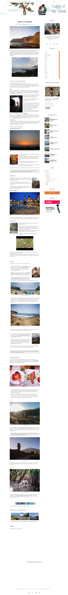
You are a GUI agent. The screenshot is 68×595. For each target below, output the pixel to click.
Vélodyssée (46, 77)
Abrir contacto (52, 192)
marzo (47, 176)
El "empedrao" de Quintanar (53, 155)
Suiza (45, 75)
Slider (22, 506)
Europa (51, 124)
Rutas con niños (22, 1)
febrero (47, 177)
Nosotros (13, 1)
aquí (14, 114)
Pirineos (46, 70)
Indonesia (46, 63)
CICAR (20, 123)
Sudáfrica (46, 73)
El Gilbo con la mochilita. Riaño (53, 160)
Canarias (15, 506)
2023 (46, 170)
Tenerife (25, 506)
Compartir (19, 503)
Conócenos (54, 39)
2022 (46, 171)
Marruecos (46, 68)
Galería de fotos (38, 1)
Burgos (46, 52)
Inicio (8, 1)
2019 (46, 183)
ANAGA (12, 467)
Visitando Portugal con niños (54, 143)
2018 (46, 184)
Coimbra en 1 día (53, 137)
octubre (47, 174)
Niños (45, 69)
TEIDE (11, 400)
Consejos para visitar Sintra (54, 131)
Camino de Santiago (48, 55)
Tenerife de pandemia (49, 181)
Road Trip (46, 72)
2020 (46, 182)
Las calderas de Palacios (55, 148)
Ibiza (45, 62)
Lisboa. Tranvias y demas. (53, 125)
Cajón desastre (47, 54)
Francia (46, 61)
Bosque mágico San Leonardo (54, 120)
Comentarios (31, 24)
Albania (46, 51)
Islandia (46, 65)
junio (47, 175)
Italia (45, 66)
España (18, 506)
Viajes (17, 1)
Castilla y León (47, 58)
